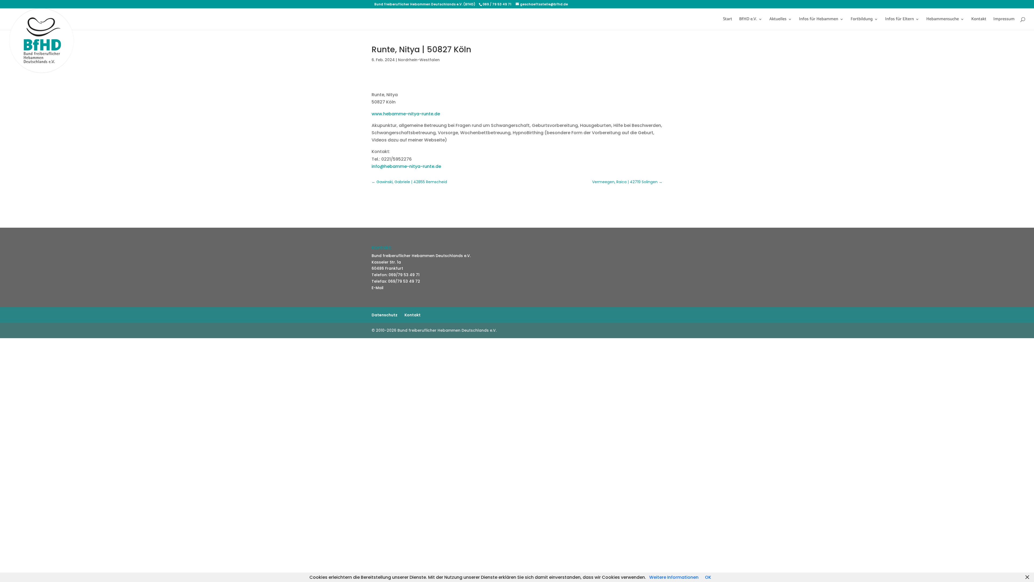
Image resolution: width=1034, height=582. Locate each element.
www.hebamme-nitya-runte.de (406, 114)
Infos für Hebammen (818, 20)
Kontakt (978, 20)
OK (708, 577)
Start (727, 20)
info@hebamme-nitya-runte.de (406, 166)
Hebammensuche (942, 20)
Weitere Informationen (673, 577)
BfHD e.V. (748, 20)
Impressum (1004, 20)
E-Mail (377, 287)
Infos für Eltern (899, 20)
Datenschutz (384, 315)
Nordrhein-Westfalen (419, 60)
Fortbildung (862, 20)
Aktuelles (778, 20)
